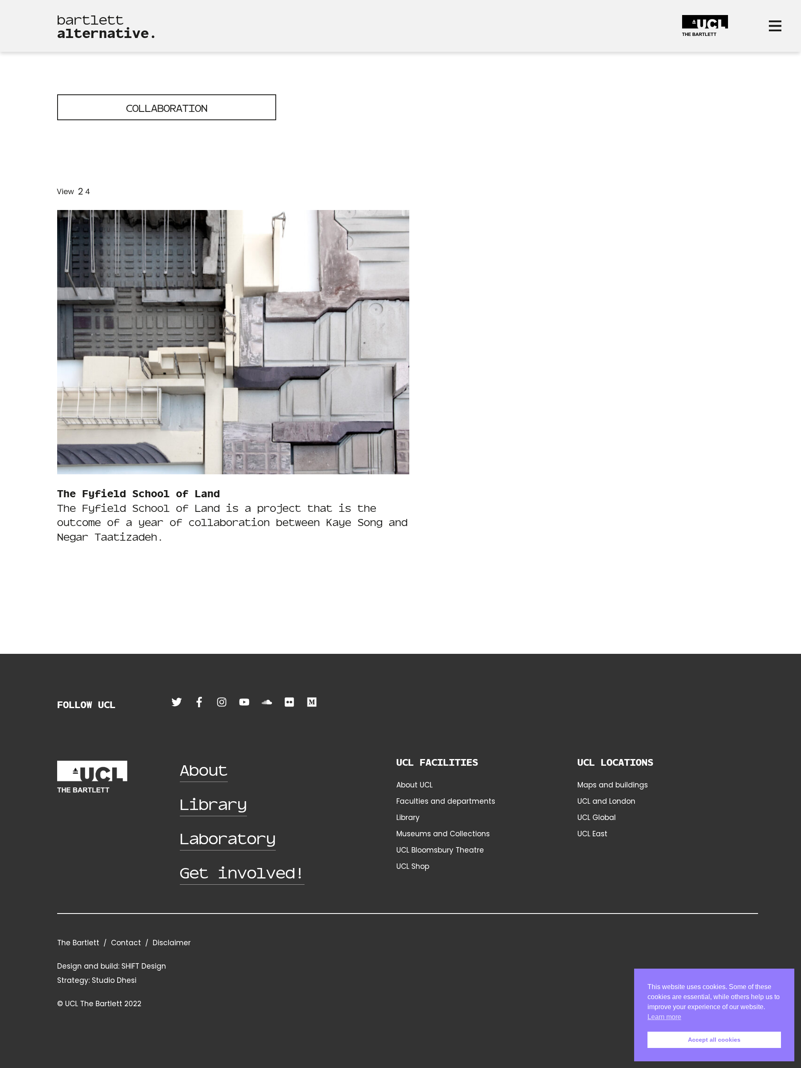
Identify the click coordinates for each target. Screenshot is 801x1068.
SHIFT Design (143, 966)
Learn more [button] (664, 1016)
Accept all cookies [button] (714, 1039)
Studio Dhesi (114, 980)
